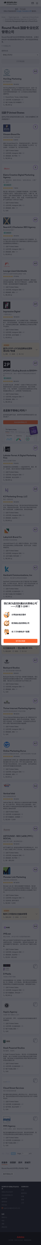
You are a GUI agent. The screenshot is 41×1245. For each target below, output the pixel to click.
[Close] (37, 602)
